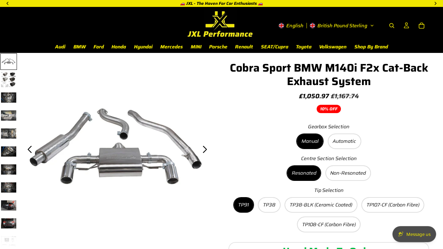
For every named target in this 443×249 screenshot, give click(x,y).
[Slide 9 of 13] (8, 205)
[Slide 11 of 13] (8, 241)
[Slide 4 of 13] (8, 115)
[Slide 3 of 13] (8, 97)
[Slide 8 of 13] (8, 187)
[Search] (391, 25)
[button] (326, 25)
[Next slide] (207, 150)
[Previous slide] (28, 150)
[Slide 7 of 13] (8, 169)
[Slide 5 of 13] (8, 133)
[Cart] (421, 25)
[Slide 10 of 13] (8, 223)
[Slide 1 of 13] (8, 61)
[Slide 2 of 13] (8, 79)
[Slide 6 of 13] (8, 151)
